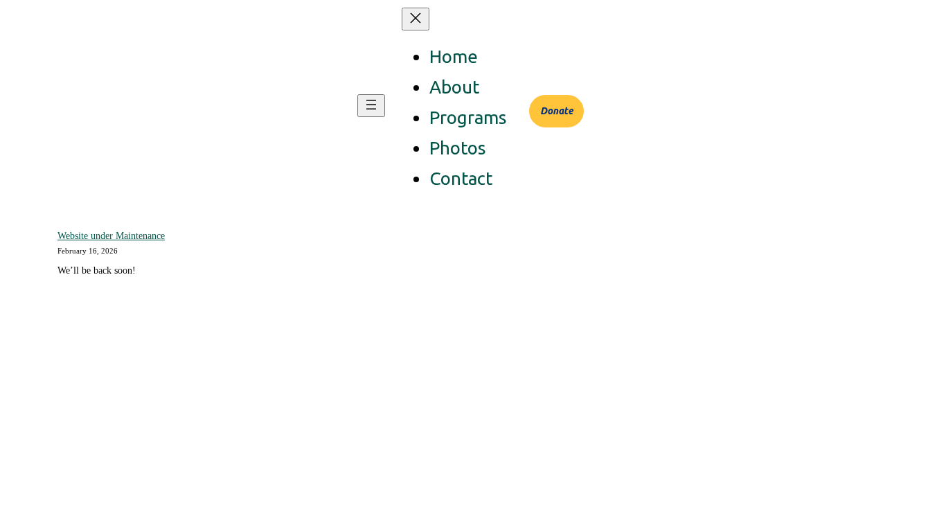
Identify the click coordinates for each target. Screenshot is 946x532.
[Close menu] (415, 19)
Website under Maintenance (111, 236)
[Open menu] (371, 105)
